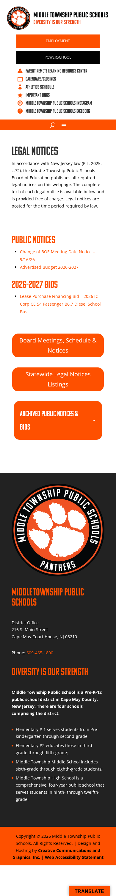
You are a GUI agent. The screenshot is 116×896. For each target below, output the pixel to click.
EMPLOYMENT (58, 40)
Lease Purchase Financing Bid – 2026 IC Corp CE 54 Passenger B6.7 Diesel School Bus (60, 304)
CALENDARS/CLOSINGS (41, 78)
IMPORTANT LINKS (38, 95)
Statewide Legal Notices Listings (58, 379)
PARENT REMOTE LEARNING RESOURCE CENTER (56, 70)
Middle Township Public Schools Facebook (58, 111)
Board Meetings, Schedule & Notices (58, 345)
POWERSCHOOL (58, 57)
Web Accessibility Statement (74, 857)
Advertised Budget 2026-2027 (49, 267)
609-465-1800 (39, 653)
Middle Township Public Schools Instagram (59, 103)
